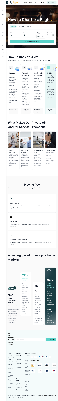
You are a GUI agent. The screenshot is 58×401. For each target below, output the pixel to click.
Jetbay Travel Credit (26, 362)
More (30, 2)
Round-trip (21, 26)
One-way (13, 26)
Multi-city (29, 26)
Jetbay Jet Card (27, 366)
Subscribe (52, 339)
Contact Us (52, 2)
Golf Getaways (18, 362)
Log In (42, 2)
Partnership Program (27, 370)
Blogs (26, 384)
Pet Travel (10, 383)
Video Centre (26, 389)
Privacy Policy (11, 397)
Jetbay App (27, 374)
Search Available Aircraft (33, 41)
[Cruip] (12, 2)
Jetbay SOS (11, 362)
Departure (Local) (38, 32)
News (26, 386)
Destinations (19, 387)
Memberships (28, 358)
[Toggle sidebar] (3, 2)
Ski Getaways (18, 366)
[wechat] (55, 395)
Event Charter (9, 386)
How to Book (18, 384)
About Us (27, 381)
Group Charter (9, 371)
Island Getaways (18, 358)
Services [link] (25, 2)
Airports (18, 389)
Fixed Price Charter (10, 365)
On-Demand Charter (11, 358)
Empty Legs (10, 368)
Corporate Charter (10, 375)
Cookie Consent (19, 397)
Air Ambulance (10, 380)
